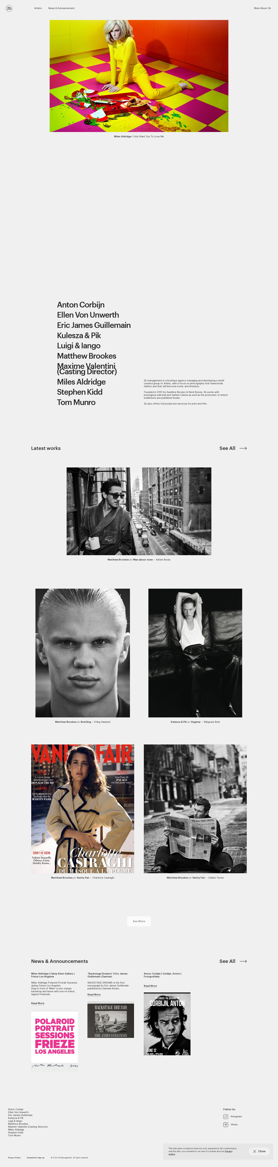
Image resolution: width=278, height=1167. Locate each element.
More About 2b (262, 8)
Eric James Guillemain (94, 325)
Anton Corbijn (80, 305)
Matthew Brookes (86, 356)
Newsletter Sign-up (35, 1158)
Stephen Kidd (79, 392)
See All (227, 448)
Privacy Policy (14, 1158)
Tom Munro (76, 402)
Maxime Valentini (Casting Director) (87, 369)
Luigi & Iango (78, 346)
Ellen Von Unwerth (88, 315)
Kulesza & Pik (79, 336)
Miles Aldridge (81, 382)
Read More (37, 1003)
